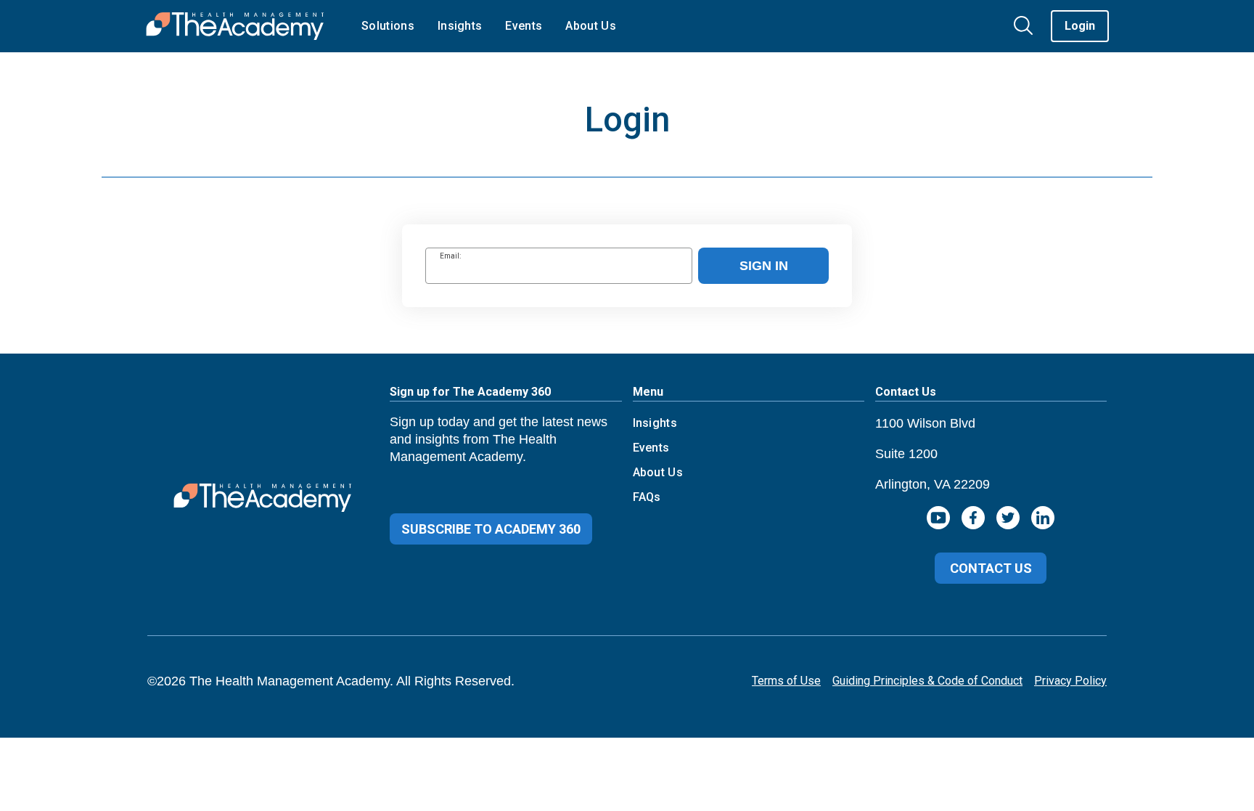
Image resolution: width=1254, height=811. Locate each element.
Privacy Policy (1070, 681)
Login (1080, 26)
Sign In (763, 265)
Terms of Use (786, 681)
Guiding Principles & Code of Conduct (927, 681)
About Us (658, 472)
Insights (655, 423)
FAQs (647, 497)
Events (651, 448)
